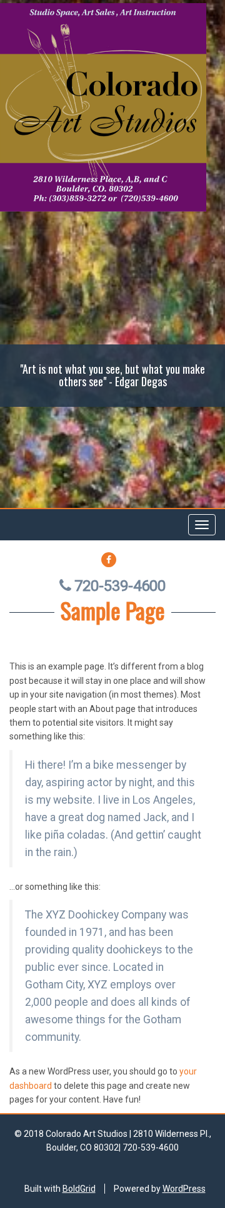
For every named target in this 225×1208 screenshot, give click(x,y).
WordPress (184, 1189)
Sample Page (113, 609)
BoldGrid (79, 1189)
